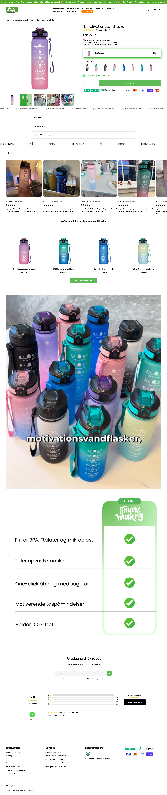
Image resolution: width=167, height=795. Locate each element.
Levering (9, 756)
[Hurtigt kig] (38, 234)
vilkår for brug (91, 679)
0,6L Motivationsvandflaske (24, 269)
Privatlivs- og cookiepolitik (15, 770)
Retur (8, 759)
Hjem (7, 20)
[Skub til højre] (15, 153)
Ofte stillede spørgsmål (14, 752)
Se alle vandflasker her (83, 280)
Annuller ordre (11, 774)
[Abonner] (109, 673)
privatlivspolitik (104, 679)
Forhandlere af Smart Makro (55, 756)
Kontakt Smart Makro (53, 752)
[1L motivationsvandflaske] (87, 68)
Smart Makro (16, 790)
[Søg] (149, 10)
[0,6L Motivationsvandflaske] (24, 247)
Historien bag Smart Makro (55, 759)
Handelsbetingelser (13, 767)
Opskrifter (9, 763)
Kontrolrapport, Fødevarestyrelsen (98, 758)
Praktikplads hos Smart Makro (56, 767)
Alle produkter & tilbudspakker (23, 20)
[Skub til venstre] (8, 153)
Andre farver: (88, 61)
